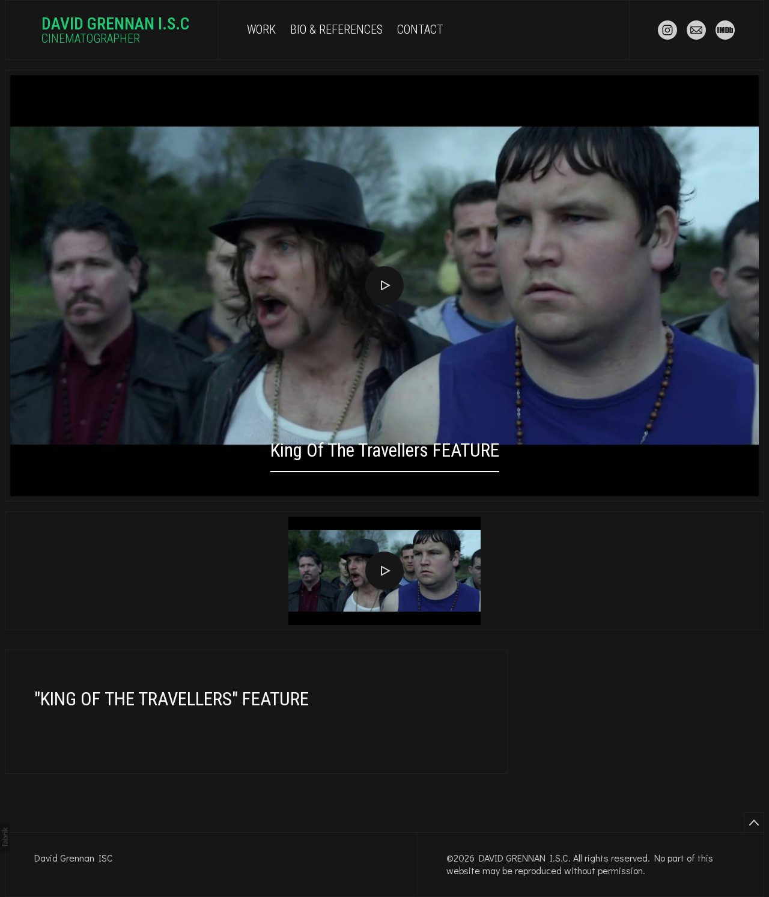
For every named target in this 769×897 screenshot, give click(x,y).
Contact (420, 30)
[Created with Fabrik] (5, 837)
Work (261, 30)
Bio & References (336, 30)
